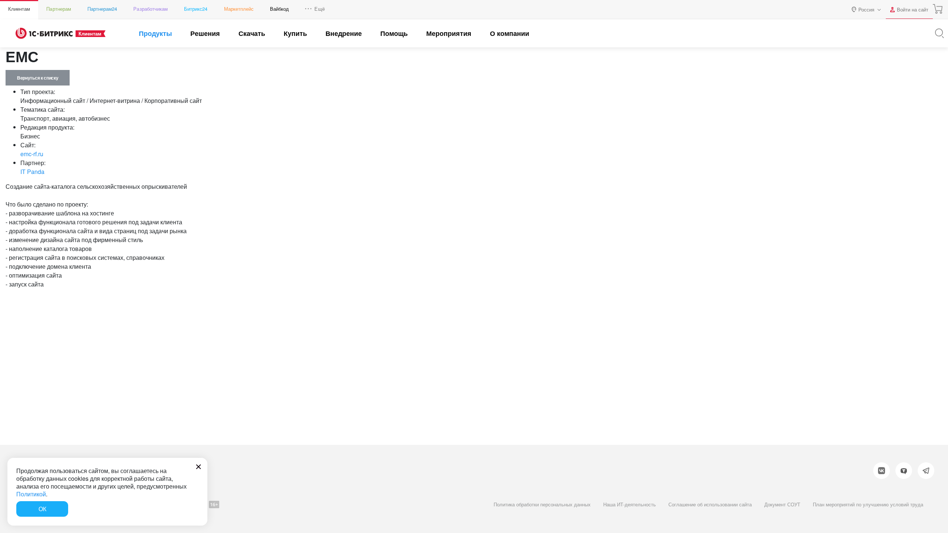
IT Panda (32, 171)
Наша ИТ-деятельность (629, 504)
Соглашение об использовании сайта (710, 504)
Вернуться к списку (37, 77)
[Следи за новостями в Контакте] (881, 470)
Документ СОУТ (782, 504)
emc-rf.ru (31, 154)
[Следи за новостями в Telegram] (926, 470)
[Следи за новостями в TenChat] (903, 470)
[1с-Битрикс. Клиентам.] (44, 33)
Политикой (31, 494)
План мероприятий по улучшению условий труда (868, 504)
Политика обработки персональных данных (542, 504)
